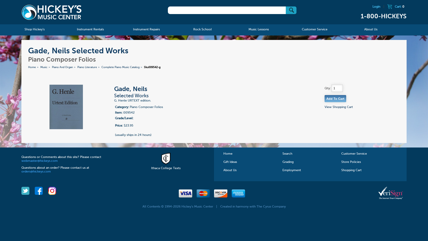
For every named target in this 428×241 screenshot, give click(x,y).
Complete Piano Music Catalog (120, 67)
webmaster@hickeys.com (39, 160)
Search (287, 153)
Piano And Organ (62, 67)
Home (32, 67)
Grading (288, 162)
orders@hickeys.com (36, 171)
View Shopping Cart (339, 107)
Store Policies (351, 162)
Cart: (399, 6)
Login (376, 6)
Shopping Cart (351, 170)
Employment (291, 170)
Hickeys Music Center (51, 12)
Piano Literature (87, 67)
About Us (230, 170)
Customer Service (354, 153)
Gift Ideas (230, 162)
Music (43, 67)
